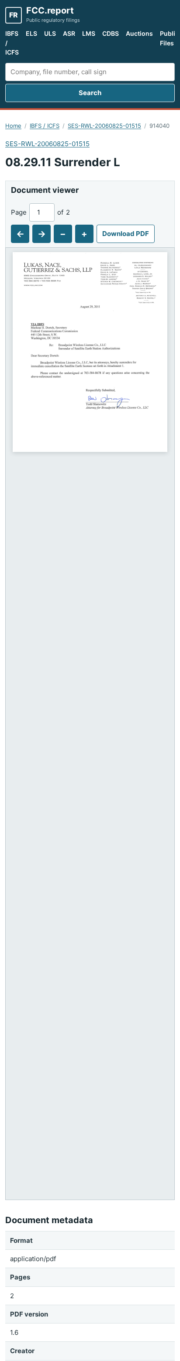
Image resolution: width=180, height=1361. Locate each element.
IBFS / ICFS (12, 43)
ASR (69, 33)
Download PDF (125, 233)
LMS (88, 33)
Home (13, 125)
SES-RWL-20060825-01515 (104, 125)
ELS (31, 33)
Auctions (139, 33)
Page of (40, 212)
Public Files (169, 38)
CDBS (110, 33)
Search (90, 93)
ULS (50, 33)
